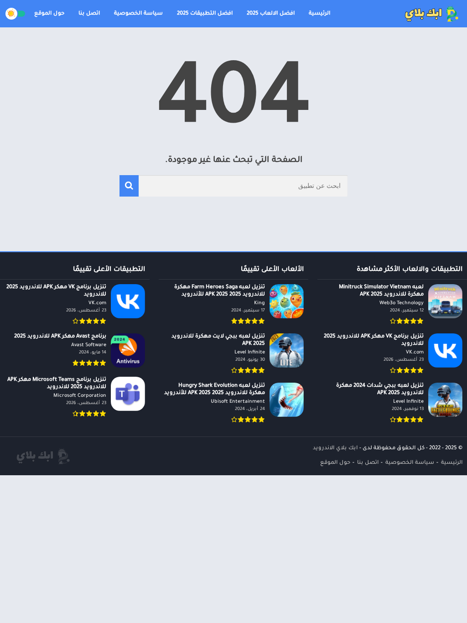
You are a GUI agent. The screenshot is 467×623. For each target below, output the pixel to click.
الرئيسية (319, 14)
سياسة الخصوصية (138, 14)
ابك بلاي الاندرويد (335, 449)
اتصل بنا (89, 14)
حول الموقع (49, 14)
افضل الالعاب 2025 (271, 14)
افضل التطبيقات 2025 (205, 14)
